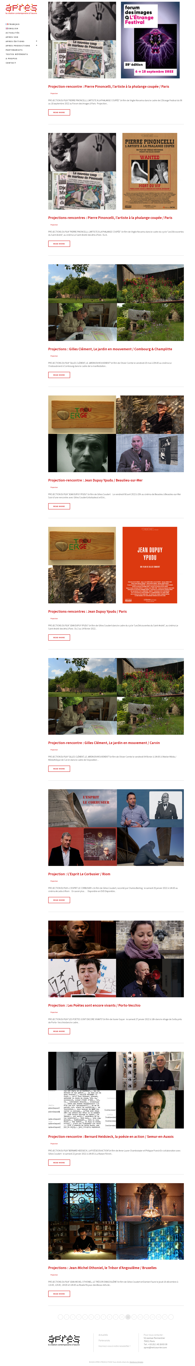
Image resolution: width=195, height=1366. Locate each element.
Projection (54, 93)
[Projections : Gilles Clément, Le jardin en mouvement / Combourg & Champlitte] (116, 302)
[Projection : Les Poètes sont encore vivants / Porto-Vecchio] (116, 959)
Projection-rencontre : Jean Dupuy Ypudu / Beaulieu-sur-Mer (95, 480)
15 (152, 1316)
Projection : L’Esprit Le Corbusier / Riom (79, 874)
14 (146, 1316)
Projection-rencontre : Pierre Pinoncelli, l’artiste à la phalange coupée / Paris (108, 86)
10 (122, 1316)
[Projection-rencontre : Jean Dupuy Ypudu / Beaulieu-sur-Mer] (116, 433)
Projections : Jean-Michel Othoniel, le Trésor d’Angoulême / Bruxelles (102, 1267)
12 (134, 1316)
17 (165, 1316)
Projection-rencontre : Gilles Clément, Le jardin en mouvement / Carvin (104, 742)
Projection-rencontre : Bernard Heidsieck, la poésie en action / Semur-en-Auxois (111, 1136)
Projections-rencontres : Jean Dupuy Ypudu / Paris (87, 611)
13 (140, 1316)
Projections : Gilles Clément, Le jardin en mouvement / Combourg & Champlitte (110, 349)
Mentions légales (136, 1362)
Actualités (103, 1334)
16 (158, 1316)
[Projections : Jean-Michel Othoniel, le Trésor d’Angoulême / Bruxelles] (116, 1221)
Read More (59, 112)
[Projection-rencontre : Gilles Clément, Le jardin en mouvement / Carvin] (116, 696)
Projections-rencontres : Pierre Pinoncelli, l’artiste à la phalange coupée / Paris (110, 217)
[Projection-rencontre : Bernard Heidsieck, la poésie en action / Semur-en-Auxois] (116, 1090)
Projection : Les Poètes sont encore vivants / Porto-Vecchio (94, 1005)
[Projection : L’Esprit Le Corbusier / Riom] (116, 827)
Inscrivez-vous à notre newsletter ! (114, 1346)
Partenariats (104, 1340)
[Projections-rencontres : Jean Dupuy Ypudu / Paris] (116, 565)
